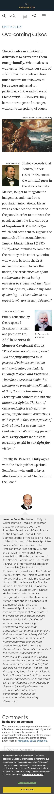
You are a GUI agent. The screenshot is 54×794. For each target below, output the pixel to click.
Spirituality (12, 27)
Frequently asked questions (32, 740)
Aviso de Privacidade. (33, 774)
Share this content (33, 15)
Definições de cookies (27, 782)
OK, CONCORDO (27, 789)
